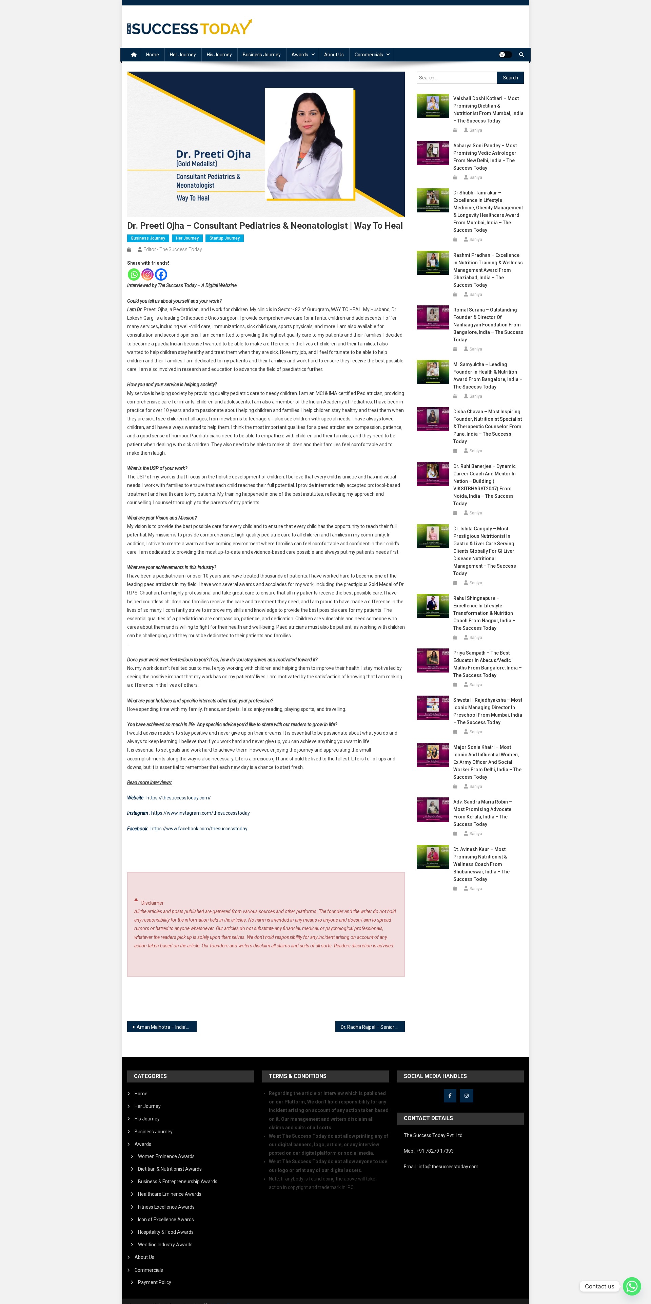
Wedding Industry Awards (165, 1244)
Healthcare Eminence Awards (169, 1194)
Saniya (476, 130)
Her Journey (183, 54)
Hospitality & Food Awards (166, 1232)
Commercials (369, 54)
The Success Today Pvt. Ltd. (433, 1135)
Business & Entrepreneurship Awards (177, 1181)
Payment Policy (154, 1282)
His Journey (219, 54)
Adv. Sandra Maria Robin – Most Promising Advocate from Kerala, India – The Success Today (482, 813)
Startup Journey (225, 238)
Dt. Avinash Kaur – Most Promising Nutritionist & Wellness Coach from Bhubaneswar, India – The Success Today (481, 864)
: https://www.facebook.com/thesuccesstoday (187, 828)
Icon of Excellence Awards (166, 1219)
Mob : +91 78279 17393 (429, 1151)
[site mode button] (505, 54)
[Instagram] (147, 274)
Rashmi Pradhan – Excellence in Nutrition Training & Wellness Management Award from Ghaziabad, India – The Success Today (488, 270)
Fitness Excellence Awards (166, 1207)
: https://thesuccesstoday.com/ (169, 797)
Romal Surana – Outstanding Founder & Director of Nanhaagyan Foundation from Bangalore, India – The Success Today (488, 324)
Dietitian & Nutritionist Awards (170, 1169)
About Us (334, 54)
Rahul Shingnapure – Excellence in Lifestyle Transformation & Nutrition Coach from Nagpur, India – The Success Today (484, 613)
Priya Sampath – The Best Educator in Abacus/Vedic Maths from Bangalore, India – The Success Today (487, 664)
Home (152, 54)
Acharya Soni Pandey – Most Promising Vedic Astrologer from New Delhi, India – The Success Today (485, 157)
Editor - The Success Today (172, 249)
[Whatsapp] (134, 274)
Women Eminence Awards (166, 1156)
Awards (300, 54)
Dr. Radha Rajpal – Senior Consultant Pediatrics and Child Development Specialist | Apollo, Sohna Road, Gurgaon (373, 1027)
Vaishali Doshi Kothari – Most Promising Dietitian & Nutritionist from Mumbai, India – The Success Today (488, 110)
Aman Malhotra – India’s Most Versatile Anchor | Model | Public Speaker (167, 1027)
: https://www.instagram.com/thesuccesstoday (188, 813)
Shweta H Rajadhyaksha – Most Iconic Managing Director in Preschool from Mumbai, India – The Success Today (487, 711)
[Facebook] (161, 274)
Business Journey (262, 54)
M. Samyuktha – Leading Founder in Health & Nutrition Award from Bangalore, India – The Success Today (487, 376)
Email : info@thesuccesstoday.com (441, 1166)
